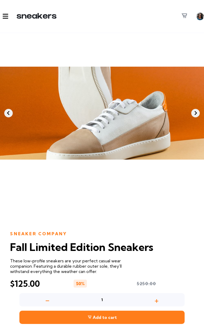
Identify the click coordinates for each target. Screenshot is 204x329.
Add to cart (104, 317)
